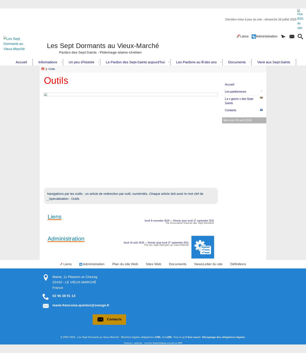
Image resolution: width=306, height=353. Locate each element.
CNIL (158, 337)
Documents (177, 264)
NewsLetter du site (208, 264)
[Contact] (292, 36)
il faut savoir (193, 337)
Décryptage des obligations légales (223, 337)
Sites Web (153, 264)
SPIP (180, 343)
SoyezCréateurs (160, 343)
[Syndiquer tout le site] (300, 19)
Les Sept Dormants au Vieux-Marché (103, 48)
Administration (266, 36)
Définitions (238, 264)
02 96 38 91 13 (63, 296)
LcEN (168, 337)
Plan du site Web (125, 264)
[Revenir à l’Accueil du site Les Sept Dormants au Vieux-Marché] (17, 47)
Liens (244, 36)
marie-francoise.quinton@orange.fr (80, 305)
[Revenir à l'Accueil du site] (44, 69)
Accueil (229, 84)
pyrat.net (138, 343)
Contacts (230, 110)
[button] (283, 36)
